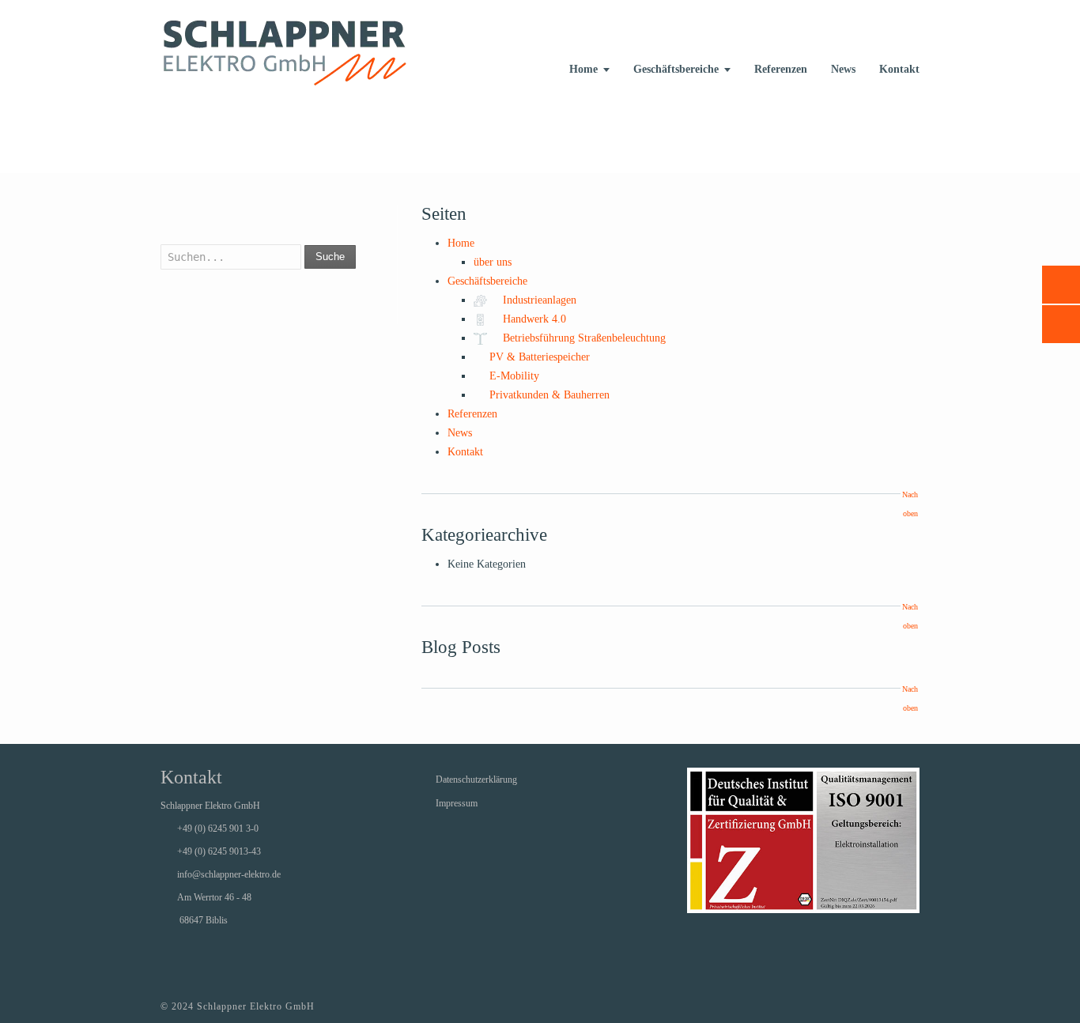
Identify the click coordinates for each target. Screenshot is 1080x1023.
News (843, 69)
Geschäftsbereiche (676, 69)
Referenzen (780, 69)
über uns (493, 262)
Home (583, 69)
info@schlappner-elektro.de (229, 874)
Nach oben (910, 504)
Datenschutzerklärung (476, 779)
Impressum (457, 803)
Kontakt (899, 69)
